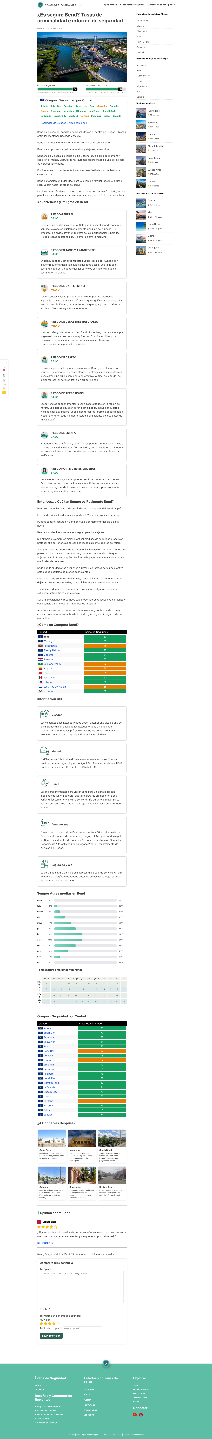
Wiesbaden (50, 1411)
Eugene (44, 111)
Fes (45, 673)
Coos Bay (102, 106)
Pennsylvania (90, 1410)
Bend (92, 106)
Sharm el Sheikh (55, 1415)
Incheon (48, 691)
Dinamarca (142, 31)
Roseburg (96, 116)
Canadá (140, 52)
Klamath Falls (109, 111)
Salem (107, 116)
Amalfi (48, 1419)
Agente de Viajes (141, 1389)
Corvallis (114, 106)
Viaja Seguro (60, 5)
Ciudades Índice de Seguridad (161, 5)
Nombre (45, 1309)
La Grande (45, 116)
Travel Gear (139, 1393)
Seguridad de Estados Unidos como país (64, 122)
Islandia (140, 26)
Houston (53, 1423)
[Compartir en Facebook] (4, 375)
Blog (135, 1385)
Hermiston (68, 111)
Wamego (48, 641)
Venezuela (141, 65)
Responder (45, 1242)
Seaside (117, 116)
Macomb (48, 654)
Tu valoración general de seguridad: (60, 1315)
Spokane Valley (52, 663)
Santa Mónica (53, 1406)
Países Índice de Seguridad (132, 5)
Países (38, 1385)
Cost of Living (140, 1397)
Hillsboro (81, 111)
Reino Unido (142, 20)
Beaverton (81, 106)
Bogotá (47, 668)
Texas (87, 1395)
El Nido (47, 682)
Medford (73, 116)
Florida (87, 1400)
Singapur (141, 47)
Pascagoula (50, 645)
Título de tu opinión (51, 1328)
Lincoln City (59, 116)
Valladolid (49, 677)
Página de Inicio (110, 5)
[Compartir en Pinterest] (4, 380)
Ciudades (39, 1389)
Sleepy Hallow (51, 650)
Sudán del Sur (143, 75)
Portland (84, 116)
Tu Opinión (46, 1269)
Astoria (44, 106)
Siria (139, 70)
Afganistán (142, 86)
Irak (138, 91)
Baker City (56, 106)
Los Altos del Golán (54, 686)
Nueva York (89, 1405)
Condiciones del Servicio (134, 1434)
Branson (48, 659)
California (89, 1389)
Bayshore (69, 106)
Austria (140, 36)
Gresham (55, 111)
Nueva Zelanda (144, 42)
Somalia (140, 97)
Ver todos (89, 1415)
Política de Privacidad (112, 1434)
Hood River (94, 111)
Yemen (140, 81)
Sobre (136, 1401)
